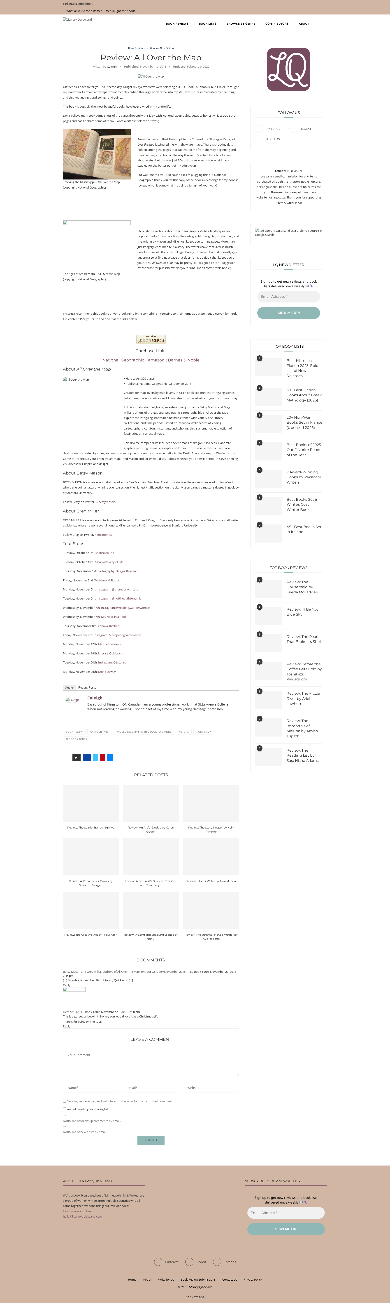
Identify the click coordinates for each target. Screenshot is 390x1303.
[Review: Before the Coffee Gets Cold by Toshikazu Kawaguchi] (268, 671)
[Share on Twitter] (95, 757)
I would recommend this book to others (143, 731)
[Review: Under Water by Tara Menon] (211, 856)
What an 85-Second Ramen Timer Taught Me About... (101, 11)
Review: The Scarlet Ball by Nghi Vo (90, 827)
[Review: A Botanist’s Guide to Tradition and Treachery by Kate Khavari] (151, 856)
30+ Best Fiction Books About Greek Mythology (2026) (304, 395)
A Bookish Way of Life (109, 562)
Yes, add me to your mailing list (87, 1109)
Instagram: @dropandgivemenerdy (117, 635)
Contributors (277, 24)
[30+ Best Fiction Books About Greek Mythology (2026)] (268, 397)
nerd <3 (184, 731)
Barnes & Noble (184, 360)
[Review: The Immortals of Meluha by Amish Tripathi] (268, 727)
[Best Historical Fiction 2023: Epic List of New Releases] (268, 367)
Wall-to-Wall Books (106, 580)
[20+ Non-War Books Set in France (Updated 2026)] (268, 424)
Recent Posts (87, 687)
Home (132, 1279)
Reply (66, 985)
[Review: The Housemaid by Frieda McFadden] (268, 589)
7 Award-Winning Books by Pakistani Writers (304, 477)
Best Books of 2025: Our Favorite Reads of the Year (304, 450)
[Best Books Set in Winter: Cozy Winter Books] (268, 506)
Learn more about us (77, 1211)
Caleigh (112, 66)
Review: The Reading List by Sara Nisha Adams (303, 755)
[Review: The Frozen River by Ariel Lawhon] (268, 700)
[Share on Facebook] (87, 757)
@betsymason (105, 502)
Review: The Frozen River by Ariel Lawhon (304, 698)
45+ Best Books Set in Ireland (304, 529)
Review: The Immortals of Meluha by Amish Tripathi (302, 728)
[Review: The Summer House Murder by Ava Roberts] (211, 910)
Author (69, 687)
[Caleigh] (72, 700)
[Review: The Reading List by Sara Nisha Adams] (268, 757)
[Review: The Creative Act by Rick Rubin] (91, 910)
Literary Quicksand (110, 653)
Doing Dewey (107, 672)
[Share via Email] (110, 757)
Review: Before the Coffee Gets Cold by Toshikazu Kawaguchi (304, 671)
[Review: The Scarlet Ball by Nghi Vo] (91, 803)
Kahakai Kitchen (108, 626)
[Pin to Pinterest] (102, 757)
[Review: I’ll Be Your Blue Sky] (268, 616)
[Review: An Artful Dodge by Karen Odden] (151, 803)
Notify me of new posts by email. (85, 1132)
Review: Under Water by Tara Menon (211, 881)
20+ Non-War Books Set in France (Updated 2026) (304, 422)
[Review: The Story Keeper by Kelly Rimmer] (211, 803)
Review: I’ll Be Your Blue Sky (303, 611)
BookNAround (104, 553)
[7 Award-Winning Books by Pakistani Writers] (268, 479)
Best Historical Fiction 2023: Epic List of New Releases (302, 368)
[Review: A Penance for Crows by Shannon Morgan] (91, 856)
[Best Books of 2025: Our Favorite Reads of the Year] (268, 451)
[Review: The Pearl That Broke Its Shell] (268, 643)
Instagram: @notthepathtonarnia (119, 598)
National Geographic (123, 360)
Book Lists (207, 24)
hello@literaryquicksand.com (82, 1216)
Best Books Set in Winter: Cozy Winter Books (302, 504)
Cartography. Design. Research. (118, 571)
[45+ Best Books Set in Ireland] (268, 533)
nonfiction (203, 731)
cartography (99, 731)
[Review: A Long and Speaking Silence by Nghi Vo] (151, 910)
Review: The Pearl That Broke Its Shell (304, 639)
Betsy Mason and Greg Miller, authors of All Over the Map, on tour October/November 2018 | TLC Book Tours (136, 972)
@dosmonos (103, 535)
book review (74, 731)
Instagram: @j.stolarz (112, 662)
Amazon (156, 360)
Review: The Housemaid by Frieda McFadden (302, 587)
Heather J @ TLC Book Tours (81, 1012)
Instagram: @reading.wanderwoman (125, 608)
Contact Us (229, 1279)
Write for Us (166, 1279)
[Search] (325, 24)
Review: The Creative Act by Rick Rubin (90, 934)
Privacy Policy (253, 1279)
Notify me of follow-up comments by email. (92, 1121)
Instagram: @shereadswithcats (117, 589)
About (304, 24)
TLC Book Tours (76, 739)
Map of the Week (109, 644)
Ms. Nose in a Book (114, 617)
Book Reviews (177, 24)
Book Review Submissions (198, 1279)
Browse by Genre (241, 24)
